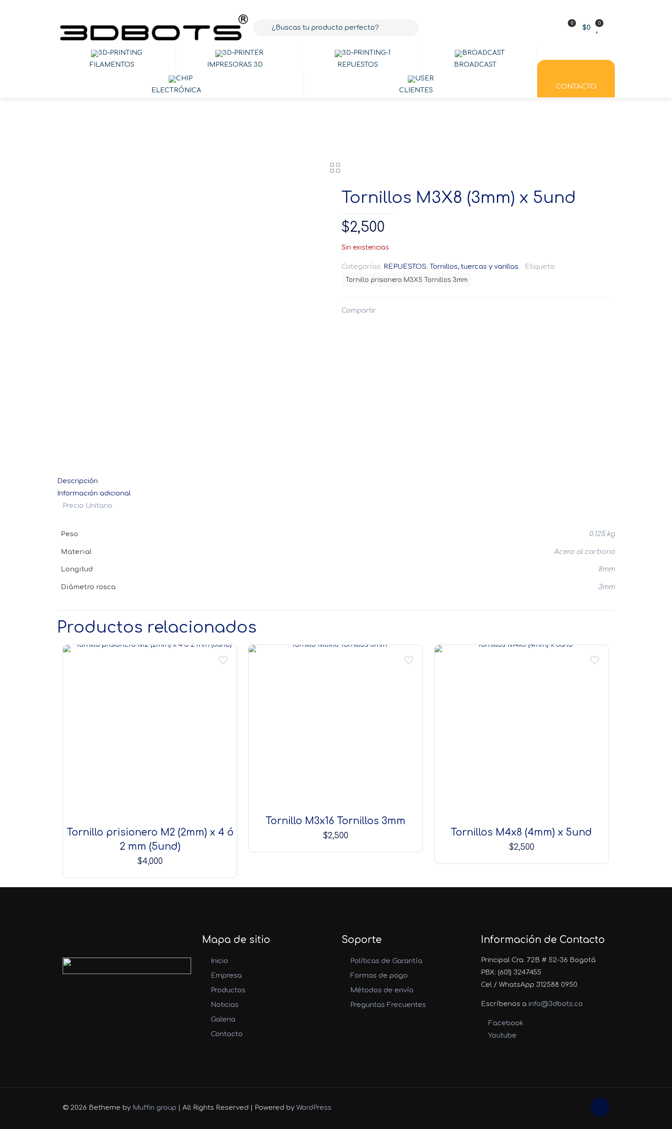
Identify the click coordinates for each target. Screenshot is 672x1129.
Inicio (219, 961)
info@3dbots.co (555, 1004)
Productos (228, 990)
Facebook (504, 1023)
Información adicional (94, 493)
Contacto (227, 1034)
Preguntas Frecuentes (388, 1005)
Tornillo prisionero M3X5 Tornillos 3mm (407, 280)
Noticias (225, 1005)
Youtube (501, 1035)
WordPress (313, 1108)
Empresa (226, 976)
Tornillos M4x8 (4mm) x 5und (521, 832)
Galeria (223, 1019)
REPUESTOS (405, 267)
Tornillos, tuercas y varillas (474, 267)
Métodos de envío (382, 990)
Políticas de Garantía (386, 961)
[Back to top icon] (599, 1107)
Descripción (77, 481)
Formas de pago (379, 976)
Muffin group (154, 1108)
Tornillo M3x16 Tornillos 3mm (335, 820)
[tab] (336, 481)
